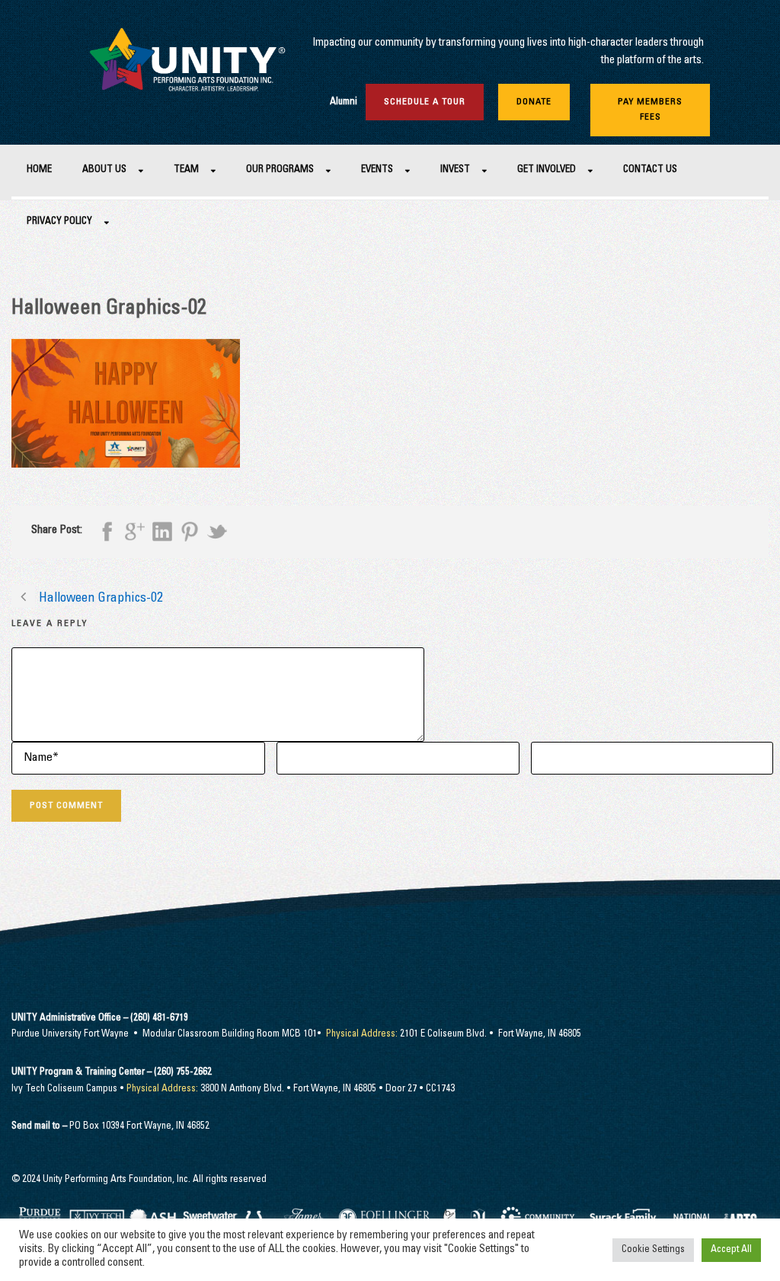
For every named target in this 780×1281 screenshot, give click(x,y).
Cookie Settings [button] (653, 1250)
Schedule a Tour (424, 102)
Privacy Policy (59, 222)
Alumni (343, 102)
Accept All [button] (731, 1250)
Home (39, 170)
